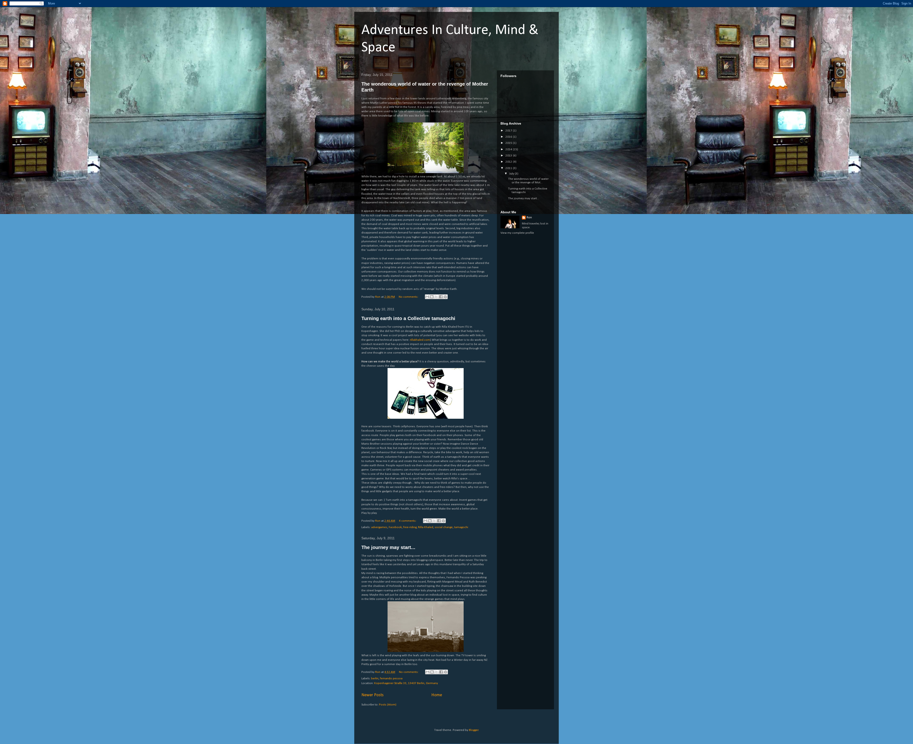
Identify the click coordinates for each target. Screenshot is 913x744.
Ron (529, 217)
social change (444, 527)
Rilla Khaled (425, 527)
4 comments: (408, 520)
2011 (509, 168)
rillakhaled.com (420, 339)
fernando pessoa (391, 678)
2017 (509, 130)
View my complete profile (517, 232)
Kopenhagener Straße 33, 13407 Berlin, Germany (406, 683)
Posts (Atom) (387, 704)
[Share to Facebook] (440, 296)
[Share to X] (436, 296)
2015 (509, 143)
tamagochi (461, 527)
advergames (379, 527)
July (512, 173)
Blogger (473, 730)
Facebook (395, 527)
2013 (509, 155)
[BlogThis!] (431, 296)
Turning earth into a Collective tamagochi (408, 318)
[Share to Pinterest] (445, 296)
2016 (509, 136)
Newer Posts (372, 695)
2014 (509, 149)
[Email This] (427, 296)
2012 (509, 161)
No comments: (409, 296)
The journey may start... (388, 547)
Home (436, 695)
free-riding (410, 527)
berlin (375, 678)
